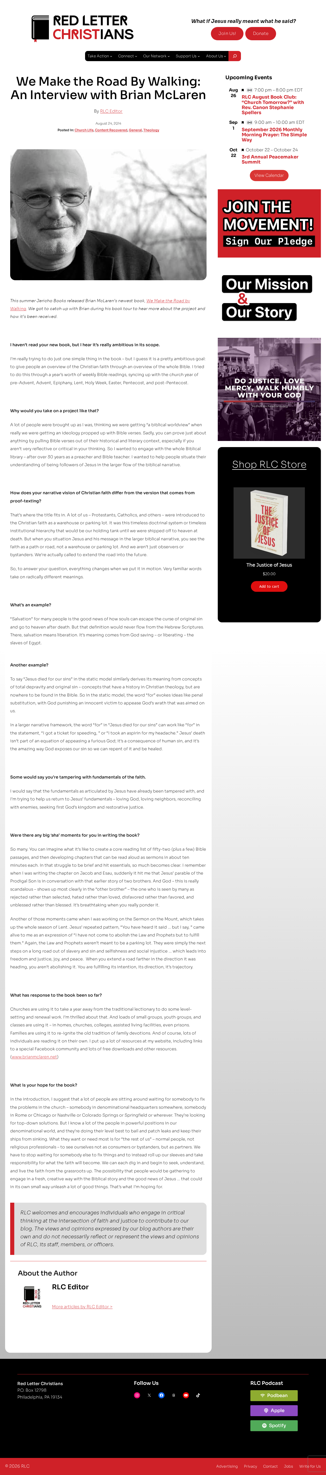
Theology (151, 130)
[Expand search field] (234, 56)
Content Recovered (111, 130)
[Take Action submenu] (111, 56)
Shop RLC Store (269, 465)
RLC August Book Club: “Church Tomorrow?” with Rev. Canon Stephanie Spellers (273, 104)
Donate (260, 33)
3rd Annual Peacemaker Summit (270, 159)
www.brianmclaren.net (34, 1057)
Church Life (84, 130)
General (135, 130)
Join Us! (227, 33)
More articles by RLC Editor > (82, 1306)
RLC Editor (111, 111)
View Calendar (269, 175)
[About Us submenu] (225, 56)
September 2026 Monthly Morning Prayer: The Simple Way (274, 135)
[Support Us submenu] (199, 56)
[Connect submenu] (136, 56)
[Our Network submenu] (169, 56)
